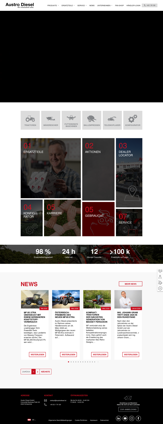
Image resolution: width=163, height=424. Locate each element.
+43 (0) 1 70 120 (55, 404)
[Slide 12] (94, 361)
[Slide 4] (75, 361)
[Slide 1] (68, 361)
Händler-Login (133, 5)
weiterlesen (37, 354)
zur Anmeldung (128, 409)
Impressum (93, 420)
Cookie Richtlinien (81, 420)
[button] (32, 420)
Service (81, 5)
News (92, 5)
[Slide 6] (80, 361)
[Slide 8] (85, 361)
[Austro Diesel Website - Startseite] (20, 5)
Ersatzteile (67, 5)
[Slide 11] (92, 361)
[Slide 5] (78, 361)
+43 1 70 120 (150, 5)
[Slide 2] (71, 361)
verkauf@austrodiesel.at (59, 400)
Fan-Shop (119, 5)
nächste (45, 371)
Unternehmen (104, 5)
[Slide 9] (87, 361)
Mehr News (130, 283)
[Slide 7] (82, 361)
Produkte (52, 5)
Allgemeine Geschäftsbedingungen (60, 420)
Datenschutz (104, 420)
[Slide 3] (73, 361)
